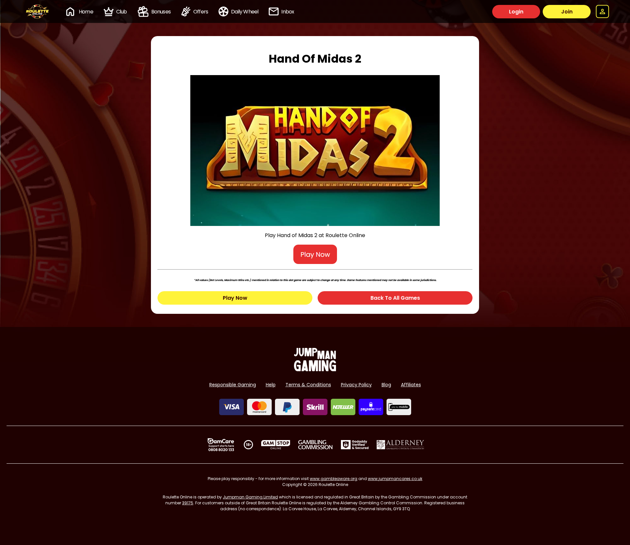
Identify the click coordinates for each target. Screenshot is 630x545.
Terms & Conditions (308, 384)
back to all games (395, 298)
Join (567, 11)
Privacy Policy (356, 384)
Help (271, 384)
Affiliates (411, 384)
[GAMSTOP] (275, 444)
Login (516, 11)
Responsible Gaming (232, 384)
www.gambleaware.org (333, 478)
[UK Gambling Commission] (315, 444)
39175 (187, 503)
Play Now (235, 298)
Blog (386, 384)
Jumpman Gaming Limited (250, 497)
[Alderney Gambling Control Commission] (400, 444)
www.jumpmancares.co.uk (395, 478)
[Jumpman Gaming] (315, 369)
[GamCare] (221, 444)
